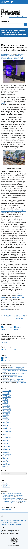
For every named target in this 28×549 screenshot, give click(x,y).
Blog (2, 9)
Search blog (5, 22)
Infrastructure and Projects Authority (10, 12)
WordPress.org (6, 486)
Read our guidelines (6, 509)
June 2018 (5, 458)
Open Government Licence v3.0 (10, 532)
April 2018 (5, 461)
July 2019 (5, 439)
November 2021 (7, 422)
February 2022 (6, 421)
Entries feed (5, 483)
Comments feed (6, 485)
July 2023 (5, 398)
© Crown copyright (14, 545)
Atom (17, 349)
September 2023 (7, 397)
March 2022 (6, 419)
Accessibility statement (8, 524)
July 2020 (5, 433)
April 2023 (5, 403)
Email (17, 329)
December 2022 (7, 409)
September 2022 (7, 413)
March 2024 (6, 392)
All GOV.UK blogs (6, 520)
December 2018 (6, 449)
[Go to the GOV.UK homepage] (7, 2)
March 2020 (6, 436)
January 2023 (6, 407)
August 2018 (6, 455)
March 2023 (6, 404)
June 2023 (5, 400)
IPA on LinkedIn (6, 359)
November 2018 (7, 451)
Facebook (18, 327)
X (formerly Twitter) (7, 327)
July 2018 (5, 457)
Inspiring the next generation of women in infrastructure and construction (19, 317)
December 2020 (7, 428)
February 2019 (6, 446)
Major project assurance (13, 57)
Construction (21, 54)
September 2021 (7, 424)
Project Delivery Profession (16, 58)
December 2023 (7, 395)
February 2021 (6, 427)
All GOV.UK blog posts (19, 520)
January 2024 (6, 394)
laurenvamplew (5, 54)
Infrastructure (4, 55)
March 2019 (6, 445)
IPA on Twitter (6, 357)
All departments (12, 522)
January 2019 (6, 448)
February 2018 (6, 464)
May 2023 (5, 401)
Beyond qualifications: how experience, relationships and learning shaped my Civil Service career (13, 495)
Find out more (4, 342)
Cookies (18, 524)
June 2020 (5, 434)
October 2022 (6, 412)
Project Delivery (5, 58)
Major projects (22, 57)
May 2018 (5, 460)
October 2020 (6, 430)
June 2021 (5, 425)
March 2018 (6, 463)
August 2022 (6, 415)
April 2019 (5, 443)
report (3, 103)
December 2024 (7, 391)
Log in (4, 482)
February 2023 (6, 406)
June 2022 (5, 416)
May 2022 (5, 418)
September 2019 (7, 437)
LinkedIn (5, 329)
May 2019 (5, 442)
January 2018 (6, 466)
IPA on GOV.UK (6, 360)
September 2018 (7, 454)
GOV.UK (3, 522)
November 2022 (7, 410)
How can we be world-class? (7, 315)
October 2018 (6, 452)
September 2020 (7, 431)
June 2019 (5, 440)
